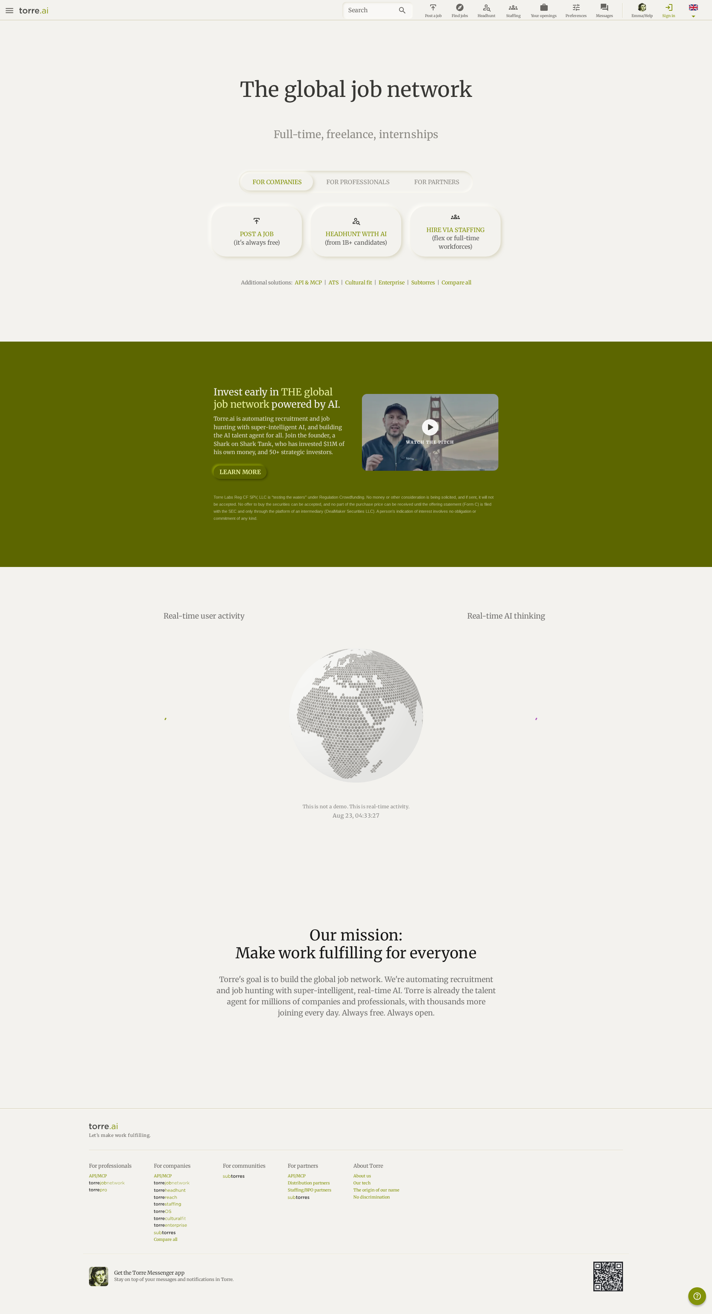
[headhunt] (169, 1190)
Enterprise (392, 282)
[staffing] (167, 1204)
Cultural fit (358, 282)
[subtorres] (165, 1232)
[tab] (277, 181)
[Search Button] (404, 10)
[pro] (98, 1190)
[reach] (165, 1197)
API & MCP (308, 282)
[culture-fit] (170, 1218)
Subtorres (423, 282)
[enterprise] (170, 1225)
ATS (334, 282)
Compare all (456, 282)
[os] (162, 1211)
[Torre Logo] (356, 1126)
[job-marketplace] (107, 1183)
